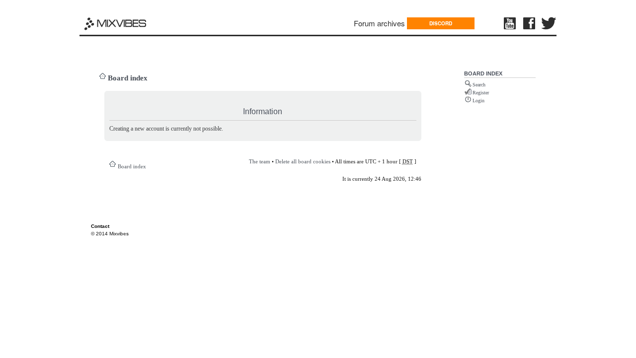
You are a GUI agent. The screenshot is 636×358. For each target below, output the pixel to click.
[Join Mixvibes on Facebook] (530, 23)
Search (479, 84)
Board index (128, 78)
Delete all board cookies (302, 161)
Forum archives (379, 23)
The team (259, 161)
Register (481, 92)
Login (478, 100)
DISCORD (440, 23)
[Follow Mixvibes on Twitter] (549, 23)
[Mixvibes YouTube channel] (511, 23)
